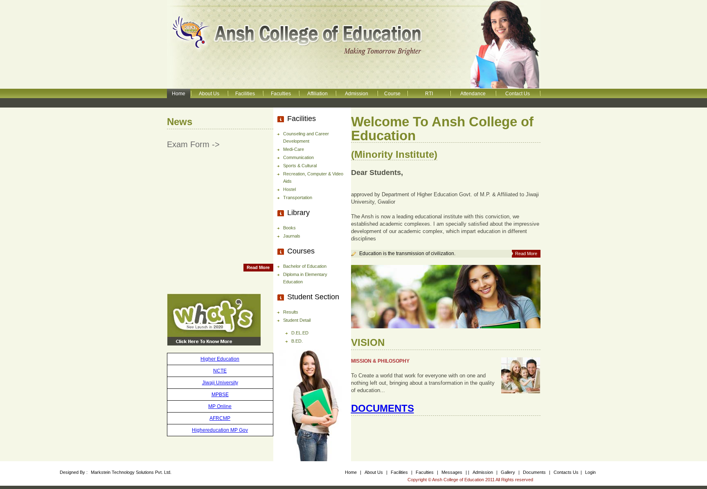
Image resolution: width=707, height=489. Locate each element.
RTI (429, 93)
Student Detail (297, 320)
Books (289, 227)
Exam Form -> (193, 144)
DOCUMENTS (382, 408)
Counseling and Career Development (306, 137)
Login (590, 472)
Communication (298, 157)
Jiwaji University (220, 383)
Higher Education (219, 359)
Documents (534, 472)
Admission (356, 93)
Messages (452, 472)
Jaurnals (291, 235)
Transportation (297, 197)
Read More (258, 267)
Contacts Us (566, 472)
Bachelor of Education (304, 266)
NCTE (220, 371)
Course (392, 93)
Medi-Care (293, 149)
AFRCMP (219, 418)
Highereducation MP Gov (220, 430)
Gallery (508, 472)
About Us (209, 93)
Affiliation (317, 93)
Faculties (281, 93)
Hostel (289, 189)
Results (290, 312)
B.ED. (297, 341)
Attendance (473, 93)
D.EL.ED (299, 332)
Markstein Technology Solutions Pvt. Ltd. (131, 472)
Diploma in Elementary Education (305, 278)
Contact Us (517, 93)
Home (178, 93)
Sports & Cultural (300, 165)
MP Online (220, 406)
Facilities (245, 93)
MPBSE (220, 394)
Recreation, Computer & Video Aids (313, 177)
